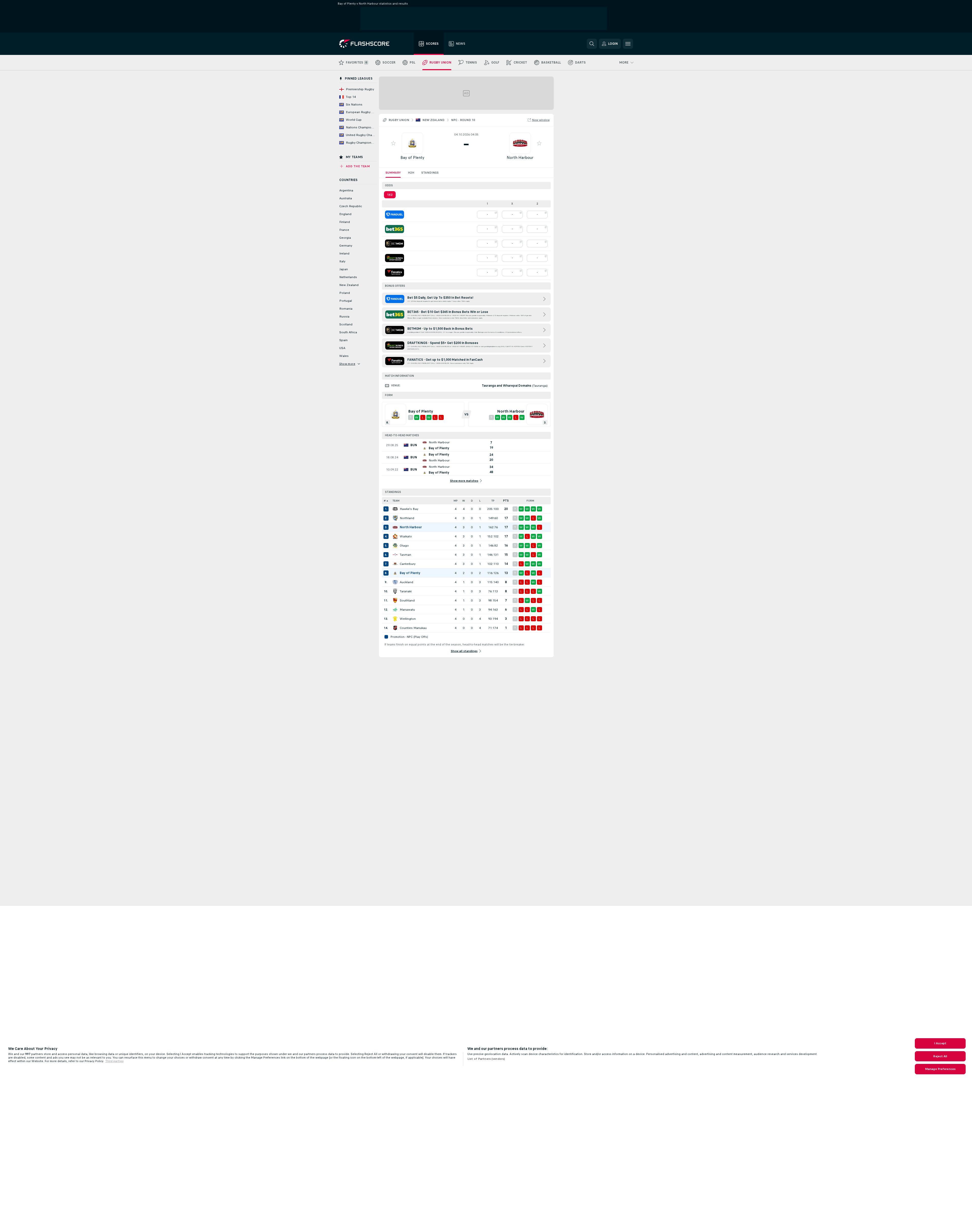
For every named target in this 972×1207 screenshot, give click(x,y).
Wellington (408, 619)
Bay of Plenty (412, 157)
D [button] (472, 500)
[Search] (592, 44)
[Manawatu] (395, 609)
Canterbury (407, 564)
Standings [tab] (430, 172)
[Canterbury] (395, 563)
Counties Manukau (413, 628)
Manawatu (407, 610)
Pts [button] (506, 500)
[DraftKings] (394, 258)
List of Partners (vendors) (486, 1059)
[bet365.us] (394, 229)
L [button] (480, 500)
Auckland (406, 582)
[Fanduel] (394, 214)
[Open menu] (628, 44)
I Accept (940, 1043)
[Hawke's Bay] (395, 508)
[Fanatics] (394, 272)
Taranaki (406, 591)
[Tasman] (395, 554)
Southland (407, 600)
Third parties (114, 1061)
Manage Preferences (940, 1069)
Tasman (405, 555)
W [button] (463, 500)
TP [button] (493, 500)
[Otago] (395, 545)
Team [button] (396, 500)
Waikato (406, 536)
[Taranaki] (395, 591)
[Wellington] (395, 618)
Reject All (940, 1056)
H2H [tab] (411, 172)
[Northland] (395, 518)
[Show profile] (412, 143)
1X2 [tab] (390, 195)
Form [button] (530, 500)
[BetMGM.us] (394, 243)
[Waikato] (395, 536)
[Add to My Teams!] (393, 143)
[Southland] (395, 600)
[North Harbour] (395, 527)
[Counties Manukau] (395, 627)
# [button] (385, 500)
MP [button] (456, 500)
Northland (407, 518)
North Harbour (520, 157)
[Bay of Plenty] (395, 573)
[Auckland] (395, 582)
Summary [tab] (393, 172)
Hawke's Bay (409, 509)
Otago (404, 546)
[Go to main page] (367, 44)
